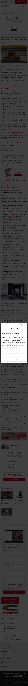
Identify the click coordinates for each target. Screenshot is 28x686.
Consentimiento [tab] (5, 328)
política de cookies (18, 347)
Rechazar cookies (14, 359)
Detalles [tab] (13, 328)
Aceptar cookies (14, 351)
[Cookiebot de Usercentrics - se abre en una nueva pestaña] (20, 325)
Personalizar (13, 356)
